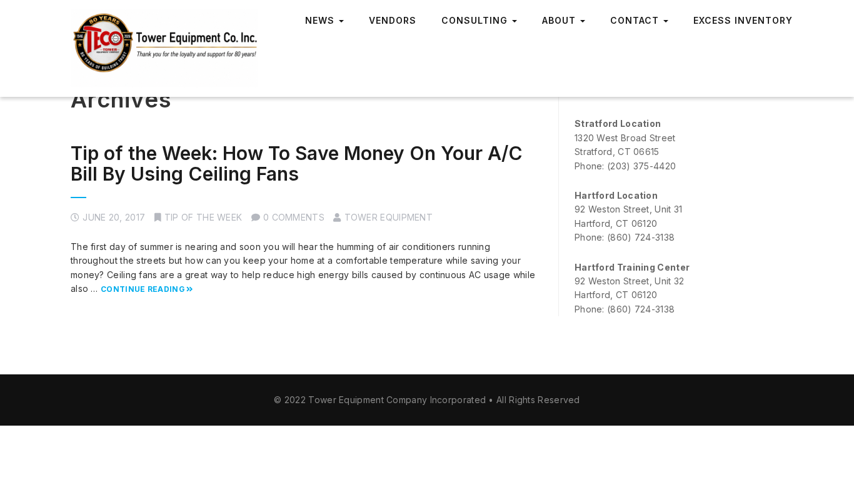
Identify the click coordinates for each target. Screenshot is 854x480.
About (560, 20)
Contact (636, 20)
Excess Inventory (743, 20)
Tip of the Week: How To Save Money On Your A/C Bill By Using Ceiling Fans (297, 163)
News (321, 20)
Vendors (392, 20)
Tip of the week (203, 217)
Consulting (476, 20)
